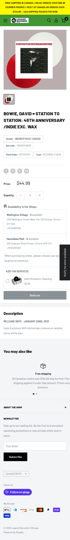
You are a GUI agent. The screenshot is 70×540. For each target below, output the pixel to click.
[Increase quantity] (39, 195)
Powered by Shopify (14, 532)
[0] (63, 20)
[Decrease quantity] (20, 195)
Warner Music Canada (28, 138)
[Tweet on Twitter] (19, 171)
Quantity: (9, 195)
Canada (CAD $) (13, 473)
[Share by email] (26, 171)
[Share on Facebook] (6, 171)
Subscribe (15, 456)
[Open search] (49, 20)
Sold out (35, 295)
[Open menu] (5, 20)
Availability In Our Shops (22, 206)
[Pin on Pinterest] (12, 171)
